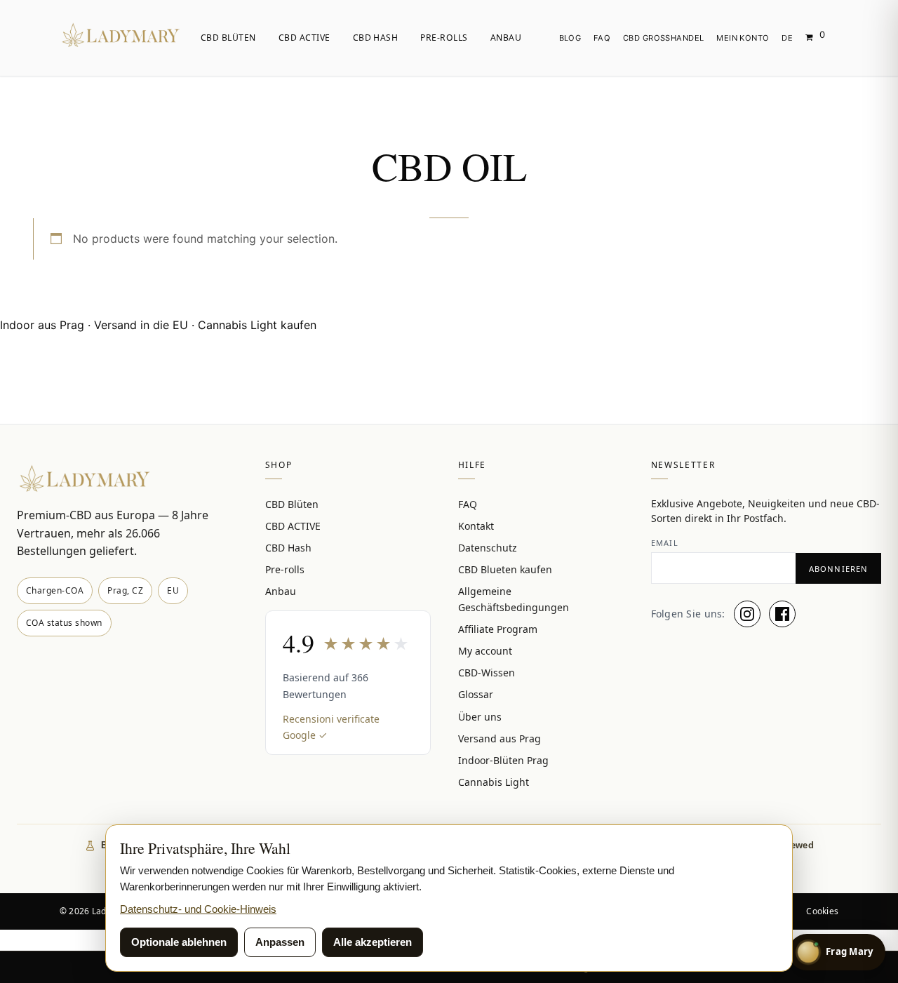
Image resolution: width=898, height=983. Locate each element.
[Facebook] (782, 614)
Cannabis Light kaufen (257, 325)
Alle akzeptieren (372, 942)
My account (485, 650)
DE (787, 38)
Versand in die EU (141, 325)
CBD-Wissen (486, 672)
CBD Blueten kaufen (505, 569)
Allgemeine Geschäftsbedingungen (513, 599)
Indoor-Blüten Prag (503, 760)
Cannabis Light (493, 782)
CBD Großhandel (663, 38)
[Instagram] (747, 614)
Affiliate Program (497, 629)
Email (665, 542)
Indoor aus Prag (42, 325)
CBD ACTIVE (304, 38)
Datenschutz (487, 547)
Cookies (822, 911)
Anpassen (279, 942)
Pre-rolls (443, 38)
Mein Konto (742, 38)
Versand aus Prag (499, 738)
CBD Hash (375, 38)
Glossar (475, 694)
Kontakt (476, 526)
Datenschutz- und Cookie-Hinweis (198, 909)
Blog (570, 38)
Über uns (480, 716)
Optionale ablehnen (179, 942)
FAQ (602, 38)
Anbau (505, 38)
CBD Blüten (228, 38)
